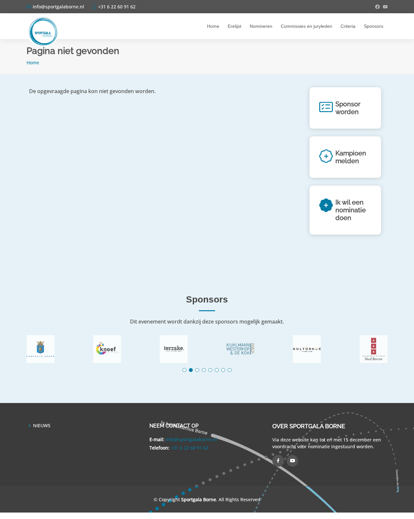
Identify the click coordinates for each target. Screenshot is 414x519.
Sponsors (373, 26)
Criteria (348, 26)
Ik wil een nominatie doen (350, 210)
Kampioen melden (350, 157)
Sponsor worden (347, 108)
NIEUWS (41, 425)
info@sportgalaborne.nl (191, 439)
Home (213, 26)
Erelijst (234, 26)
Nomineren (261, 26)
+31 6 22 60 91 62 (189, 448)
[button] (184, 370)
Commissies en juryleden (306, 26)
